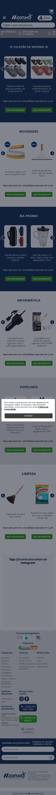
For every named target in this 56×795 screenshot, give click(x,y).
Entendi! (28, 415)
